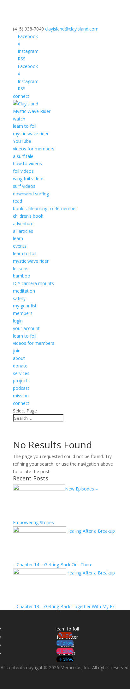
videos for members (33, 149)
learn (18, 238)
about (19, 358)
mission (21, 396)
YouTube (22, 141)
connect (21, 96)
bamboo (21, 276)
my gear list (25, 306)
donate (20, 366)
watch (19, 119)
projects (21, 381)
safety (19, 298)
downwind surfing (31, 194)
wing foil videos (28, 179)
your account (26, 328)
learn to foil (24, 126)
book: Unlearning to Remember (45, 208)
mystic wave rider (31, 134)
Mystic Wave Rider (31, 111)
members (22, 313)
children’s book (28, 216)
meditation (24, 291)
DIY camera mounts (33, 283)
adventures (24, 224)
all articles (23, 231)
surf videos (24, 186)
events (20, 246)
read (17, 201)
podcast (21, 388)
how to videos (27, 163)
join (17, 351)
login (18, 321)
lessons (20, 269)
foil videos (23, 171)
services (21, 373)
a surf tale (23, 156)
